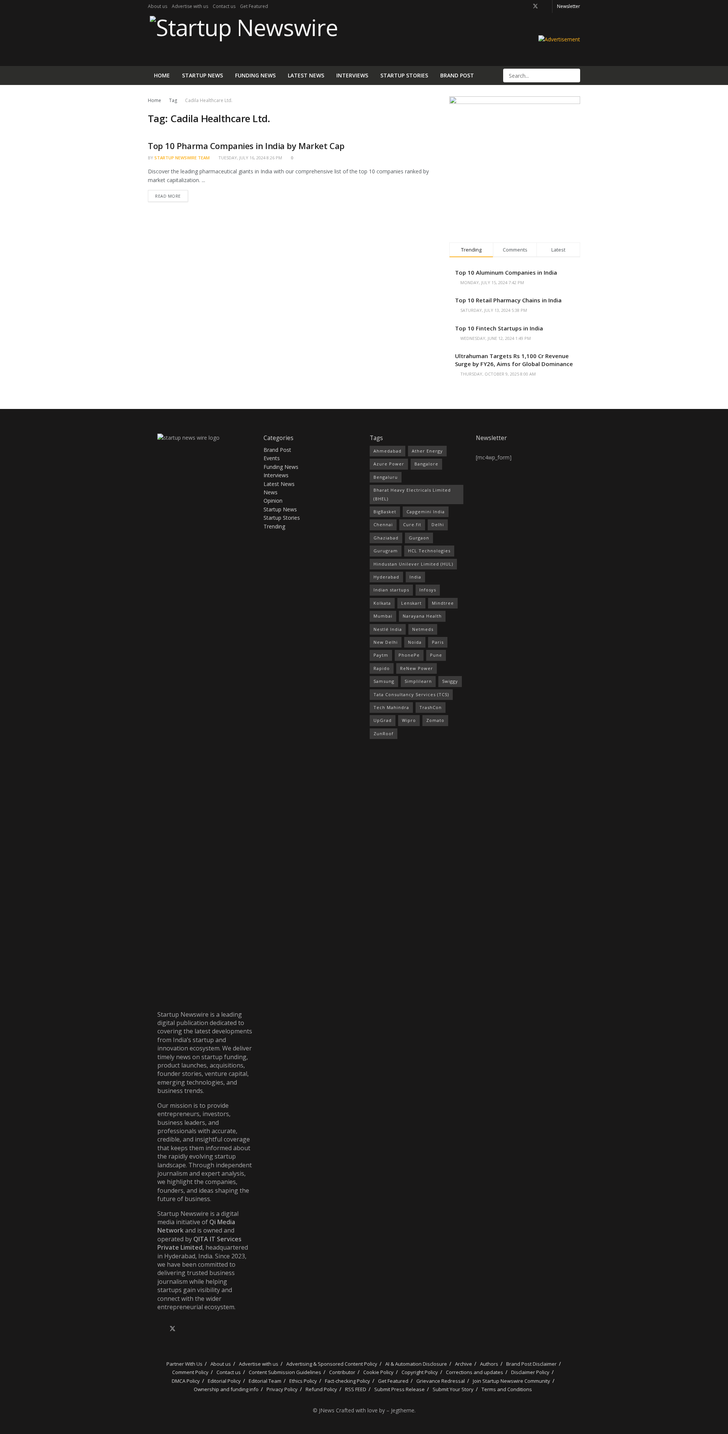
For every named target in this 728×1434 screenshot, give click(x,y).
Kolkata (382, 603)
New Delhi (385, 642)
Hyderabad (386, 577)
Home (162, 75)
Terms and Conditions (507, 1389)
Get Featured (254, 6)
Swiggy (450, 681)
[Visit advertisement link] (559, 39)
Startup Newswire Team (182, 157)
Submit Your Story (453, 1389)
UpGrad (382, 720)
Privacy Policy (282, 1389)
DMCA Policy (186, 1380)
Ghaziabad (386, 538)
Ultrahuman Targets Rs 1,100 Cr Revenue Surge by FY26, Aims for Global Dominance (514, 360)
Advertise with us (190, 6)
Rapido (381, 668)
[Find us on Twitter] (535, 6)
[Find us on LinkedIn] (545, 6)
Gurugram (385, 550)
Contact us (224, 6)
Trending (274, 526)
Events (272, 458)
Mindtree (443, 603)
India (415, 577)
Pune (436, 655)
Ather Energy (427, 451)
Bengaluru (385, 477)
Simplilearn (418, 681)
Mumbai (382, 616)
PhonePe (409, 655)
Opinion (273, 500)
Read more (171, 194)
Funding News (255, 75)
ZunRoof (383, 733)
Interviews (352, 75)
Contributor (342, 1372)
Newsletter (568, 6)
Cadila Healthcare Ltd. (208, 100)
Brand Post (457, 75)
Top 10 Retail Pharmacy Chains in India (508, 300)
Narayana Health (422, 616)
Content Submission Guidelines (285, 1372)
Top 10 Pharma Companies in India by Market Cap (246, 145)
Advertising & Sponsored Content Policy (331, 1363)
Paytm (380, 655)
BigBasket (384, 511)
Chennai (383, 524)
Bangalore (426, 464)
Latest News (306, 75)
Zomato (435, 720)
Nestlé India (387, 629)
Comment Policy (190, 1372)
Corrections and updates (474, 1372)
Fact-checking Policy (347, 1380)
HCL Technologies (429, 550)
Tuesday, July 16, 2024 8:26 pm (249, 157)
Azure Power (388, 464)
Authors (489, 1363)
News (271, 492)
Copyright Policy (420, 1372)
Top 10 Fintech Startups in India (499, 328)
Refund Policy (321, 1389)
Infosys (427, 590)
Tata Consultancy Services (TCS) (411, 694)
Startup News (202, 75)
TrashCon (430, 707)
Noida (415, 642)
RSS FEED (355, 1389)
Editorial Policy (224, 1380)
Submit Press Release (399, 1389)
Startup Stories (404, 75)
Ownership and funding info (226, 1389)
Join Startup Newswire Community (511, 1380)
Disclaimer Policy (530, 1372)
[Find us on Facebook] (525, 6)
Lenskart (411, 603)
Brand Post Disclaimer (531, 1363)
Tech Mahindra (391, 707)
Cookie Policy (378, 1372)
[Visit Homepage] (243, 39)
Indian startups (391, 590)
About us (157, 6)
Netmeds (422, 629)
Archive (463, 1363)
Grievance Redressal (440, 1380)
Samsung (383, 681)
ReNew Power (416, 668)
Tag (173, 100)
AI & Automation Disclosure (416, 1363)
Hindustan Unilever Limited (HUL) (413, 564)
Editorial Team (265, 1380)
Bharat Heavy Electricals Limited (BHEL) (412, 494)
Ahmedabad (387, 451)
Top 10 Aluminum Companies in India (506, 272)
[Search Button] (573, 75)
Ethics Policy (303, 1380)
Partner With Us (183, 1363)
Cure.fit (412, 524)
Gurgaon (419, 538)
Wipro (409, 720)
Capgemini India (425, 511)
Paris (438, 642)
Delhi (437, 524)
